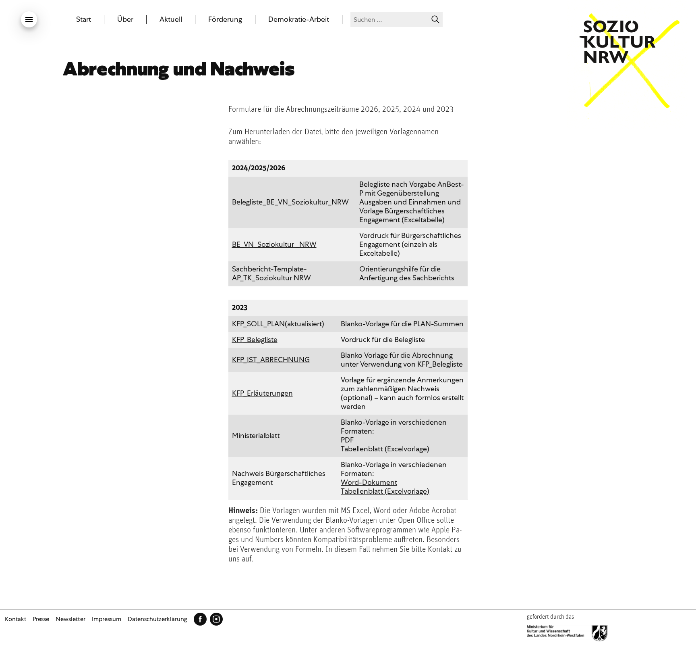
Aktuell (171, 19)
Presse (41, 619)
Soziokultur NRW (617, 41)
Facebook (200, 619)
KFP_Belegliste (255, 339)
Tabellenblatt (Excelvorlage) (385, 448)
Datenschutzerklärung (157, 619)
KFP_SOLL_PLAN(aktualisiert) (278, 323)
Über (125, 19)
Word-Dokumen (368, 482)
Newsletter (70, 619)
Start (83, 19)
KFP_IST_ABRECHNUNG (271, 359)
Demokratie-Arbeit (298, 19)
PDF (347, 439)
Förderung (225, 19)
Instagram (216, 619)
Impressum (106, 619)
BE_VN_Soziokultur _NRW (274, 244)
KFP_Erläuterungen (262, 393)
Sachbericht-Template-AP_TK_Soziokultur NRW (271, 273)
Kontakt (15, 619)
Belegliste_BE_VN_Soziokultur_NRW (290, 202)
